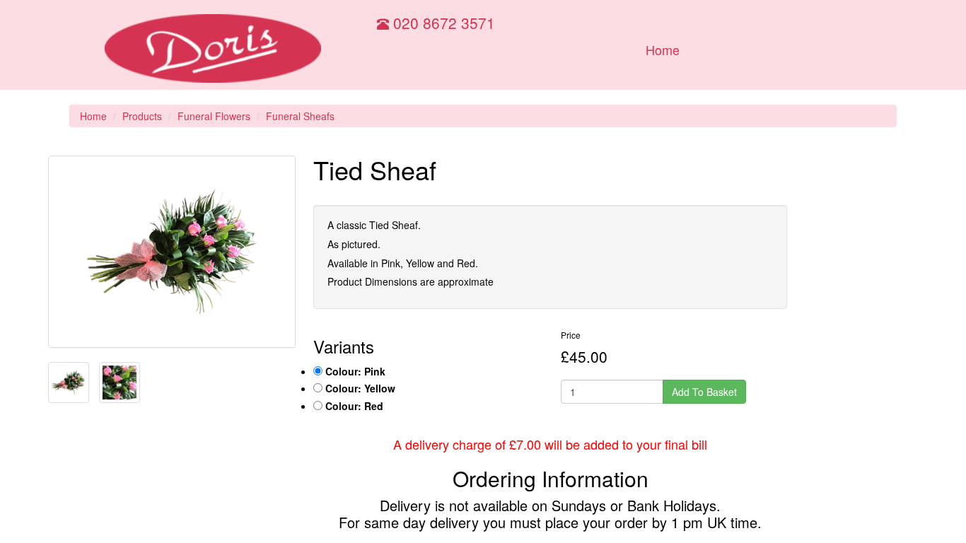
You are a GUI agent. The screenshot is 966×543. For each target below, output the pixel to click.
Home (663, 49)
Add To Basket (704, 392)
